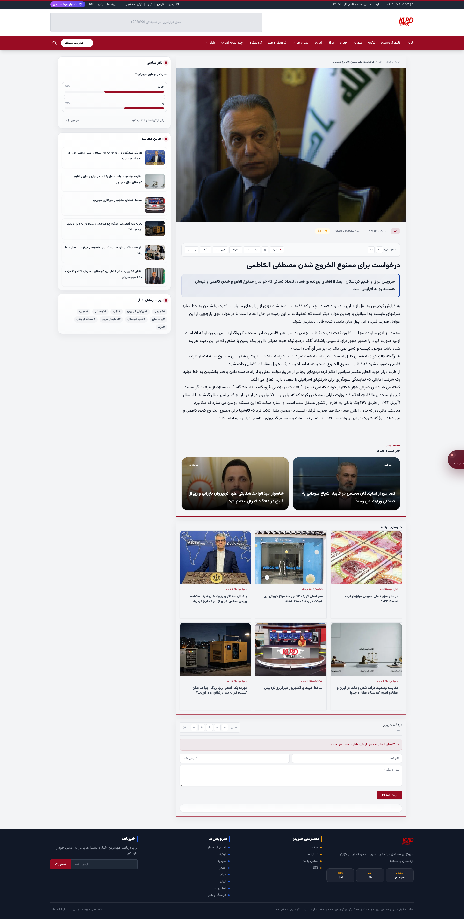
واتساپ (191, 250)
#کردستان (100, 311)
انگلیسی (174, 4)
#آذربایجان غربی (111, 319)
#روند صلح (158, 319)
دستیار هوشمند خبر (65, 4)
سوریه (222, 861)
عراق (388, 62)
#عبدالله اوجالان (85, 319)
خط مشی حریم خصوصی (87, 909)
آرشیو (100, 4)
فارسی (161, 4)
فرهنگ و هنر (217, 895)
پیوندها (112, 4)
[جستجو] (54, 43)
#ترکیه (116, 311)
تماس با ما (310, 861)
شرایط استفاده (59, 909)
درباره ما (312, 854)
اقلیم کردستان (216, 847)
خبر (380, 62)
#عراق (161, 327)
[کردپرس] (406, 22)
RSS (91, 4)
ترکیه (222, 854)
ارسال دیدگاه (389, 795)
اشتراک (235, 250)
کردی (149, 4)
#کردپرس (159, 311)
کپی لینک (220, 250)
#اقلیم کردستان (136, 319)
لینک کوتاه (252, 250)
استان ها (220, 888)
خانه (410, 42)
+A (371, 250)
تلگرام (206, 250)
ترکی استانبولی (133, 4)
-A (379, 250)
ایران (223, 881)
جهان (222, 868)
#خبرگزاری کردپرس (137, 311)
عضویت (60, 864)
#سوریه (83, 311)
